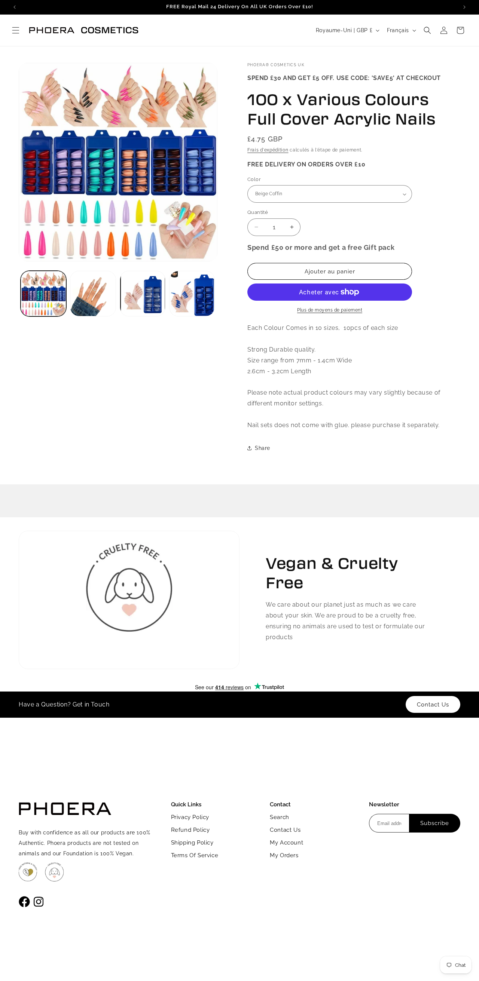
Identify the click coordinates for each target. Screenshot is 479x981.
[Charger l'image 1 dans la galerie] (43, 293)
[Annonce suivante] (464, 7)
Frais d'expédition (268, 150)
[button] (15, 30)
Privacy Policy (190, 817)
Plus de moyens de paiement (329, 310)
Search (279, 817)
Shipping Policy (192, 842)
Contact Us (285, 830)
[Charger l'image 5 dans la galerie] (142, 293)
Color (254, 179)
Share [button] (262, 448)
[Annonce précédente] (14, 7)
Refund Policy (190, 830)
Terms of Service (195, 855)
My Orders (284, 855)
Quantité (257, 212)
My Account (286, 842)
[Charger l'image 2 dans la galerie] (93, 293)
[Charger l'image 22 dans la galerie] (192, 293)
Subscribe (434, 823)
